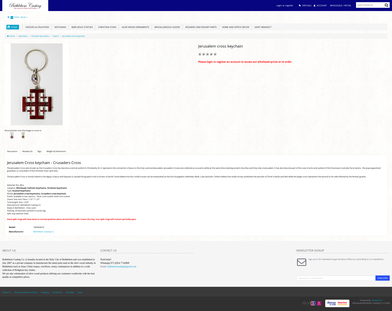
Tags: (39, 151)
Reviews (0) (27, 151)
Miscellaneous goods (166, 27)
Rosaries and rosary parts (200, 27)
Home (14, 27)
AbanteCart (377, 300)
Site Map (70, 292)
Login (79, 292)
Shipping (45, 292)
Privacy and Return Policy (25, 292)
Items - (18, 17)
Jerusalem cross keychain (73, 36)
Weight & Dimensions (56, 151)
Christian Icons (106, 27)
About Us (6, 292)
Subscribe (382, 278)
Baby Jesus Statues (81, 27)
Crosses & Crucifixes (36, 27)
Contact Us (57, 292)
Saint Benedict (262, 27)
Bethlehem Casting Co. (43, 231)
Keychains (59, 27)
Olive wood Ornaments (135, 27)
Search (56, 36)
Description (12, 151)
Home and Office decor (235, 27)
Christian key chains (40, 36)
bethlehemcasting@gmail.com (121, 266)
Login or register (284, 5)
